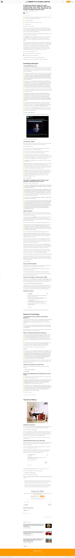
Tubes (41, 33)
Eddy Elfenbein (26, 371)
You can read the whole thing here (29, 112)
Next (49, 504)
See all (25, 546)
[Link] (22, 63)
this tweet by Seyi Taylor (39, 426)
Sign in (73, 1)
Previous (26, 504)
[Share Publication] (65, 1)
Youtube (33, 472)
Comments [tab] (25, 510)
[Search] (63, 1)
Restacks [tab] (28, 510)
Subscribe (68, 1)
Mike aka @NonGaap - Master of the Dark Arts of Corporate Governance (37, 271)
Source (24, 178)
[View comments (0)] (27, 15)
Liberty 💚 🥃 (26, 12)
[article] (37, 526)
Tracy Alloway (39, 279)
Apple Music (27, 472)
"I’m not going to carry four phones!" (28, 534)
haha (36, 429)
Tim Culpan (34, 279)
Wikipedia (25, 349)
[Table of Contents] (0, 279)
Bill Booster (35, 268)
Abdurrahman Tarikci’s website (31, 468)
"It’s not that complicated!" (26, 527)
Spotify (30, 472)
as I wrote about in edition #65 (41, 252)
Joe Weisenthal (46, 279)
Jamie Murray (29, 178)
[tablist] (26, 510)
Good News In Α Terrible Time (30, 369)
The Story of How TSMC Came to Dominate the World (34, 283)
